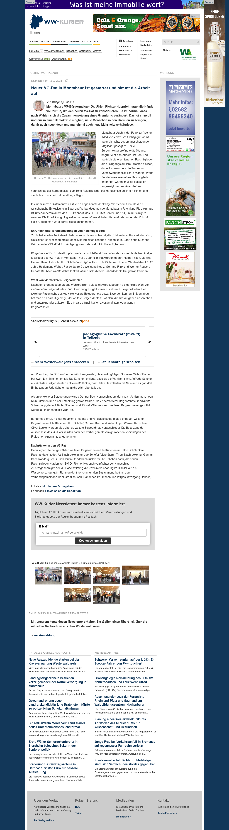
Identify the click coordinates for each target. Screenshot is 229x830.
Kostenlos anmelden (93, 540)
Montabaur (49, 73)
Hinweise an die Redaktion (63, 491)
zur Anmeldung (44, 635)
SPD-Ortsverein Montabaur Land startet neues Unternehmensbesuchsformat (57, 725)
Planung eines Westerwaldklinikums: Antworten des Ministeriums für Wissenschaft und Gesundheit (120, 723)
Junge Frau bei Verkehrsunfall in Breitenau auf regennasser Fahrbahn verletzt (124, 743)
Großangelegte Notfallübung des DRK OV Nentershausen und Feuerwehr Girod (123, 680)
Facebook (128, 41)
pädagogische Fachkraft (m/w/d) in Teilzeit (111, 336)
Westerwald (39, 59)
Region (34, 41)
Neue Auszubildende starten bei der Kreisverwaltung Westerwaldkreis (54, 661)
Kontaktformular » (167, 813)
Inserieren (145, 41)
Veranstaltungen (54, 51)
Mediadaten (146, 45)
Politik (45, 41)
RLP (96, 41)
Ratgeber (71, 51)
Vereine (74, 41)
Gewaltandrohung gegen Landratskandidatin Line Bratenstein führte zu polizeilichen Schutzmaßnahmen (59, 704)
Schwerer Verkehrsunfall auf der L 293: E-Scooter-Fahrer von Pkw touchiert (124, 661)
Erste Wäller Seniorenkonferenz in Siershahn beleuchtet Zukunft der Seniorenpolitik (53, 745)
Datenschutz (146, 50)
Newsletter (124, 54)
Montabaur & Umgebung (58, 486)
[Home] (31, 32)
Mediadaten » (123, 816)
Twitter (78, 813)
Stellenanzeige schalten (120, 362)
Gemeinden (85, 51)
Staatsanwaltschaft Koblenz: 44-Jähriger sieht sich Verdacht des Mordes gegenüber (124, 762)
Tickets (166, 50)
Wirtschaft (59, 41)
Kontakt (144, 58)
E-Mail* (43, 526)
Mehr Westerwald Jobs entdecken (62, 362)
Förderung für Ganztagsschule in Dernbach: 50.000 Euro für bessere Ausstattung (53, 768)
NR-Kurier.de (125, 50)
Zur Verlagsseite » (44, 820)
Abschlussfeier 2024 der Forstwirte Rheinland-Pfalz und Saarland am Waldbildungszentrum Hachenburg (119, 700)
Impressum (146, 54)
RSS (77, 806)
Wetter (97, 51)
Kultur (87, 41)
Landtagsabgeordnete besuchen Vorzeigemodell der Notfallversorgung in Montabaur (57, 682)
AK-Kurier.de (125, 46)
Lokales (34, 51)
